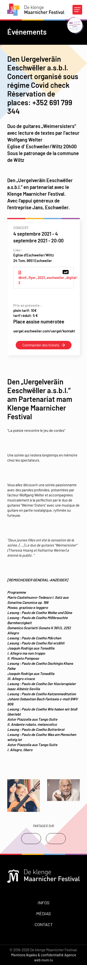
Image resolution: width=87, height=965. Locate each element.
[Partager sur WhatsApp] (56, 838)
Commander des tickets (40, 345)
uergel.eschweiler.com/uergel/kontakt (44, 331)
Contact (44, 924)
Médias (43, 913)
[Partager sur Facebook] (31, 838)
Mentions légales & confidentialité (37, 955)
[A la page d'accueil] (35, 10)
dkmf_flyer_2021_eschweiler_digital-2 (46, 277)
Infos (44, 902)
